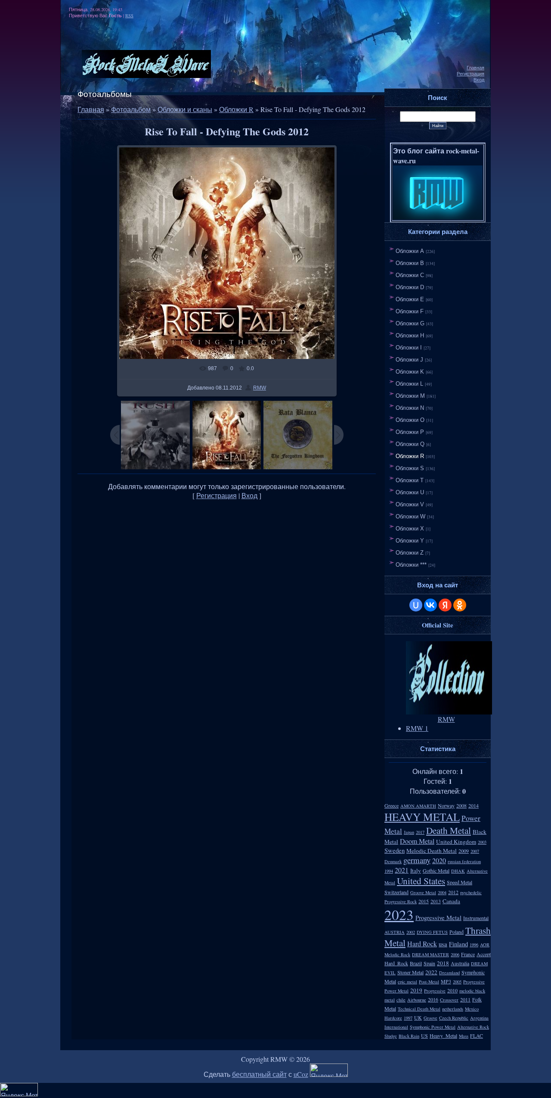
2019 (416, 990)
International (396, 1027)
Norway (446, 805)
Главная (475, 68)
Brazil (416, 963)
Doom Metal (417, 840)
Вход (479, 80)
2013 (435, 901)
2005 (457, 982)
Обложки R (236, 109)
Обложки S (410, 468)
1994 (388, 871)
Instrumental (476, 917)
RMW (259, 388)
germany (416, 860)
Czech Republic (453, 1018)
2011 (465, 999)
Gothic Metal (436, 870)
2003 (482, 842)
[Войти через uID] (415, 605)
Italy (415, 870)
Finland (458, 944)
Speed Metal (459, 882)
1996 (474, 945)
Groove (430, 1018)
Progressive (435, 991)
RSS (129, 15)
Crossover (449, 1000)
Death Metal (448, 830)
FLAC (476, 1035)
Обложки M (410, 396)
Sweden (394, 850)
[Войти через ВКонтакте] (430, 605)
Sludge (390, 1036)
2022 (431, 972)
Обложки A (410, 251)
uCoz (301, 1074)
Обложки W (410, 516)
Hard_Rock (396, 963)
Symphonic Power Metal (432, 1027)
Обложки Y (410, 540)
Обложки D (410, 287)
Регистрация (470, 74)
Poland (456, 931)
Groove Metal (423, 892)
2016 (433, 999)
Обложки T (410, 480)
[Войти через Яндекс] (445, 605)
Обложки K (410, 371)
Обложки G (410, 323)
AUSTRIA (394, 932)
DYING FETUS (432, 932)
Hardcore (393, 1018)
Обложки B (410, 263)
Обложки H (410, 335)
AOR (484, 945)
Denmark (393, 861)
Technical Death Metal (419, 1009)
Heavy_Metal (443, 1035)
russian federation (464, 861)
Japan (409, 832)
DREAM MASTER (430, 954)
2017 (420, 832)
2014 (473, 805)
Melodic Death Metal (431, 851)
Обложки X (410, 528)
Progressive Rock (400, 901)
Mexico (472, 1009)
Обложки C (410, 275)
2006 (455, 954)
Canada (451, 901)
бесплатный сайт (259, 1074)
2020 (439, 860)
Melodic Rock (397, 954)
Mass (463, 1036)
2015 (423, 901)
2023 (399, 914)
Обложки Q (410, 444)
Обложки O (410, 420)
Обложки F (410, 311)
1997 (408, 1018)
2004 (442, 892)
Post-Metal (429, 982)
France (468, 954)
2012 (453, 892)
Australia (460, 963)
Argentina (479, 1018)
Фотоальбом (131, 109)
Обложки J (409, 359)
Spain (429, 963)
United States (421, 880)
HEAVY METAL (422, 816)
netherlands (452, 1009)
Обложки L (409, 384)
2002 (410, 932)
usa (443, 944)
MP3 (446, 981)
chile (401, 1000)
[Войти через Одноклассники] (459, 605)
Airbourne (416, 1000)
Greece (391, 805)
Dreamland (449, 973)
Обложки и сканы (185, 109)
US (424, 1035)
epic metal (407, 982)
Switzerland (396, 892)
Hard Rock (422, 943)
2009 (463, 850)
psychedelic (471, 892)
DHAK (458, 871)
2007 (475, 851)
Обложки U (410, 492)
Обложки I (409, 347)
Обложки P (410, 432)
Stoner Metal (410, 972)
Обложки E (410, 299)
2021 (402, 869)
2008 (461, 805)
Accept (484, 954)
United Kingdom (456, 841)
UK (418, 1017)
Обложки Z (410, 552)
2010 (452, 990)
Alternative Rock (473, 1027)
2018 (443, 963)
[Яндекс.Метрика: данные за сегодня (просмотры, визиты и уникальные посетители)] (329, 1070)
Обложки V (410, 504)
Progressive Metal (438, 918)
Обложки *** (411, 564)
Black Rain (409, 1036)
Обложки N (410, 408)
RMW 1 (417, 728)
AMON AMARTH (418, 806)
